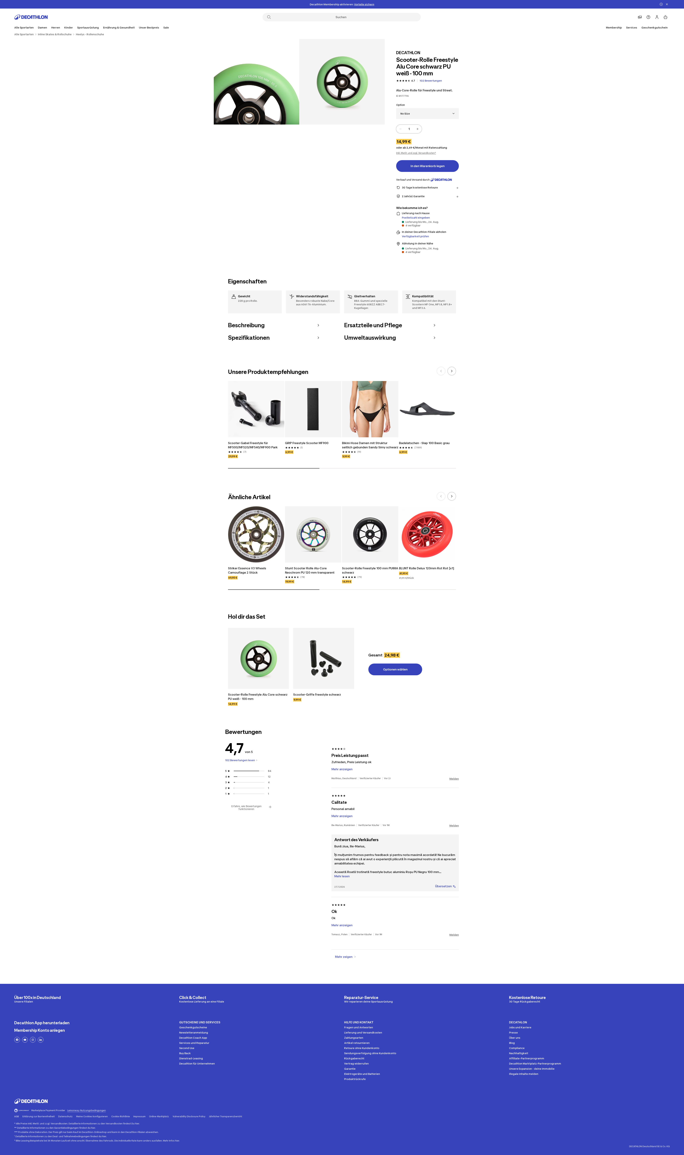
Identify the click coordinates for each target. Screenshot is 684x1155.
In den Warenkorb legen (428, 166)
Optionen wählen (395, 669)
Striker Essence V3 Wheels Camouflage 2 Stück (247, 570)
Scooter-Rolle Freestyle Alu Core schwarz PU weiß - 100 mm (258, 697)
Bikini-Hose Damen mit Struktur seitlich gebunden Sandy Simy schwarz (370, 445)
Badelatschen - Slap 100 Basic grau (424, 443)
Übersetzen (443, 886)
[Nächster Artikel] (451, 371)
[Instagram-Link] (33, 1040)
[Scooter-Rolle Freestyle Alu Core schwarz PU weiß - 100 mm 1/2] (342, 82)
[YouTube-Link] (25, 1040)
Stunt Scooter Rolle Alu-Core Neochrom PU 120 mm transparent (310, 570)
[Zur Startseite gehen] (31, 17)
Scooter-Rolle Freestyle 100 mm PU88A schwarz (370, 570)
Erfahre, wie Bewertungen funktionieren (246, 807)
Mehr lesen (342, 876)
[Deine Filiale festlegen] (640, 17)
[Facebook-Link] (17, 1040)
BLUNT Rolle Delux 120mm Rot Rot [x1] (426, 568)
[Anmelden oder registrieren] (657, 17)
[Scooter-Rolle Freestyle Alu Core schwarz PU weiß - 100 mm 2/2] (256, 82)
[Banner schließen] (667, 4)
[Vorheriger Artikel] (441, 371)
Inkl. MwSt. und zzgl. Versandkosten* (416, 153)
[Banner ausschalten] (661, 4)
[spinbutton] (409, 129)
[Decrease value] (400, 129)
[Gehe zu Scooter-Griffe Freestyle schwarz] (323, 658)
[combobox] (427, 113)
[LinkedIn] (40, 1040)
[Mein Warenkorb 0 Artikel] (665, 17)
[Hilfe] (648, 17)
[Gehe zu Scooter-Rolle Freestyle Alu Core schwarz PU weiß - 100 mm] (258, 658)
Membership (614, 27)
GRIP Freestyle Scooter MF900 (306, 443)
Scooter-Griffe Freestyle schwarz (317, 694)
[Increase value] (417, 129)
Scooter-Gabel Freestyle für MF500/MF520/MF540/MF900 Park (253, 445)
